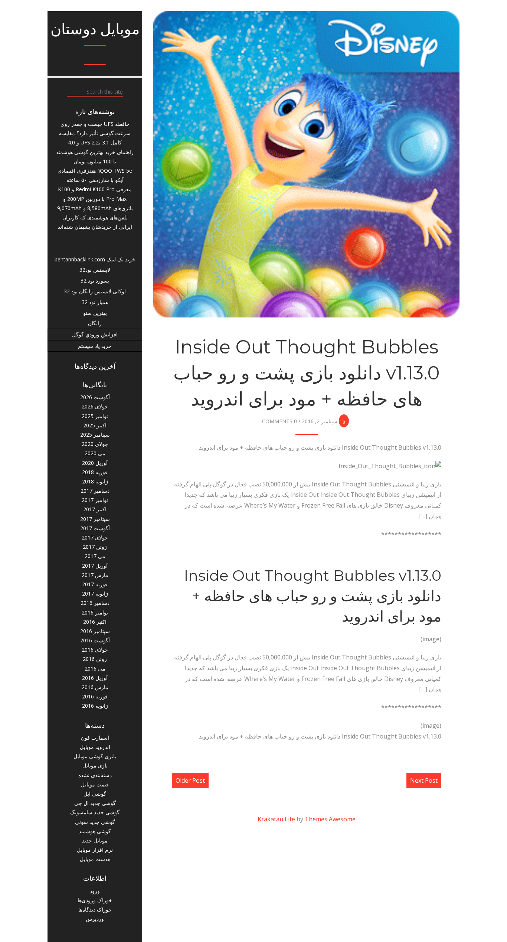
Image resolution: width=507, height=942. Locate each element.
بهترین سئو (95, 312)
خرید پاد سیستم (95, 345)
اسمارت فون (95, 737)
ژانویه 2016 (95, 705)
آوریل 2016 (95, 677)
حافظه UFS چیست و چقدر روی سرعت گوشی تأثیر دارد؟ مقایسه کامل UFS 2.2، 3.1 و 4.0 (95, 133)
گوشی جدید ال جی (95, 802)
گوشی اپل (95, 793)
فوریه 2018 (95, 472)
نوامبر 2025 (95, 416)
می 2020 (95, 453)
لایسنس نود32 (94, 269)
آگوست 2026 (95, 397)
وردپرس (95, 918)
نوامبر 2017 (95, 499)
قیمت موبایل (95, 784)
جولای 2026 (95, 406)
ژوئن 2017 (95, 546)
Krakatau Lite (276, 819)
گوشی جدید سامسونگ (95, 812)
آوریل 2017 (95, 565)
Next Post (424, 780)
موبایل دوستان (95, 29)
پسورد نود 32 (95, 280)
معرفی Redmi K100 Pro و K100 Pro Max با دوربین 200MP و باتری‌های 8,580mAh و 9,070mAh (95, 198)
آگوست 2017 (95, 528)
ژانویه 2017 (95, 593)
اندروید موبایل (95, 746)
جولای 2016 (95, 649)
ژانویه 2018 (95, 481)
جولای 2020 (95, 443)
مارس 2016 (95, 687)
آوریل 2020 (95, 462)
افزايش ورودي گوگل (95, 334)
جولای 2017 (95, 537)
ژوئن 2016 (95, 658)
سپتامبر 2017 (95, 518)
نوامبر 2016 (95, 612)
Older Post (190, 780)
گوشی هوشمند (95, 831)
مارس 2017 (95, 574)
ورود (95, 890)
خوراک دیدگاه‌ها (95, 909)
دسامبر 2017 (95, 490)
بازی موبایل (95, 765)
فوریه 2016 (95, 696)
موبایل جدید (95, 840)
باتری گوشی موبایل (94, 756)
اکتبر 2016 (95, 621)
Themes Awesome (330, 819)
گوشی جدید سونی (95, 821)
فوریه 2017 (95, 584)
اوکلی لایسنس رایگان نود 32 (95, 291)
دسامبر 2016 (95, 602)
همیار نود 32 (95, 302)
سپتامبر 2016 (95, 631)
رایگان (95, 323)
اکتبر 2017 (95, 509)
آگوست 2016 (95, 640)
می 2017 (95, 556)
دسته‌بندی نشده (95, 775)
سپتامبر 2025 (95, 434)
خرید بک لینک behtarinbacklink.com (95, 259)
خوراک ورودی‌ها (95, 900)
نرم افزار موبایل (95, 849)
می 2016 (95, 668)
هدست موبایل (95, 859)
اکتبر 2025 (95, 425)
